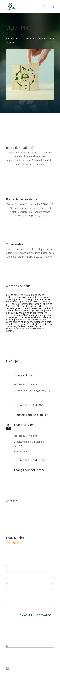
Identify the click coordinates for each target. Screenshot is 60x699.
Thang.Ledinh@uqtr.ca (29, 470)
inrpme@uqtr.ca (14, 542)
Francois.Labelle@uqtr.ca (31, 415)
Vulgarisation (15, 244)
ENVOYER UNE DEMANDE (35, 615)
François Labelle (25, 375)
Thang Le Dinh (24, 425)
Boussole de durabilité (21, 199)
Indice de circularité (19, 148)
